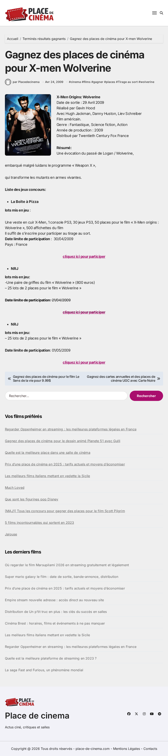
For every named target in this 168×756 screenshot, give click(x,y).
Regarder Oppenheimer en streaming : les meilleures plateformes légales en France (70, 429)
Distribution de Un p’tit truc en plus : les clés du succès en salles (56, 612)
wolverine (147, 82)
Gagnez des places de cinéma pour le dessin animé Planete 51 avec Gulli (62, 441)
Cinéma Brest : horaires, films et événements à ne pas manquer (55, 623)
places (110, 82)
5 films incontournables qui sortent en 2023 (39, 523)
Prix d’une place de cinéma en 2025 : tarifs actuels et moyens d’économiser (65, 464)
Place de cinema (37, 716)
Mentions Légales (127, 749)
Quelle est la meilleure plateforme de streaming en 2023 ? (50, 658)
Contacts (150, 749)
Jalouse (11, 534)
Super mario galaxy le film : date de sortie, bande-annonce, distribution (61, 577)
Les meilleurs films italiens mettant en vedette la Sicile (47, 476)
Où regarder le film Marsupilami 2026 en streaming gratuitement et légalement (67, 565)
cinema (76, 82)
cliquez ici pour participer (84, 256)
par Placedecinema (26, 82)
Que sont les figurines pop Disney (31, 499)
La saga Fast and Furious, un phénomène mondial (44, 670)
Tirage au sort (128, 82)
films (87, 82)
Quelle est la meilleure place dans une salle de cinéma (47, 452)
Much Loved (14, 488)
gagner (98, 82)
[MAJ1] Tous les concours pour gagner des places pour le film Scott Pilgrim (65, 511)
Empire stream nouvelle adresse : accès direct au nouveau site (54, 600)
